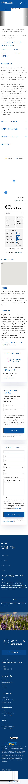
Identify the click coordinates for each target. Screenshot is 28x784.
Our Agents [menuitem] (5, 680)
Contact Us (6, 378)
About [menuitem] (3, 773)
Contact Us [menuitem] (5, 689)
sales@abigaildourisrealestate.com (12, 662)
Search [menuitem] (3, 684)
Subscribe (14, 430)
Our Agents (11, 378)
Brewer (23, 343)
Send (14, 600)
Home (2, 343)
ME (12, 343)
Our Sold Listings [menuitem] (6, 702)
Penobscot (17, 343)
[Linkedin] (8, 669)
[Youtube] (5, 669)
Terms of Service (10, 521)
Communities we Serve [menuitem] (8, 682)
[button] (2, 17)
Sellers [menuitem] (3, 777)
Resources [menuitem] (4, 687)
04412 (4, 345)
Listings (8, 343)
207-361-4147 (9, 370)
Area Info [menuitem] (4, 779)
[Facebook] (2, 669)
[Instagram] (11, 669)
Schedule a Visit (19, 447)
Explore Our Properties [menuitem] (8, 700)
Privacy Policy (6, 310)
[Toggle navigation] (25, 3)
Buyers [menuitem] (3, 775)
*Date (5, 464)
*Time (5, 470)
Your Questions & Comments (11, 477)
